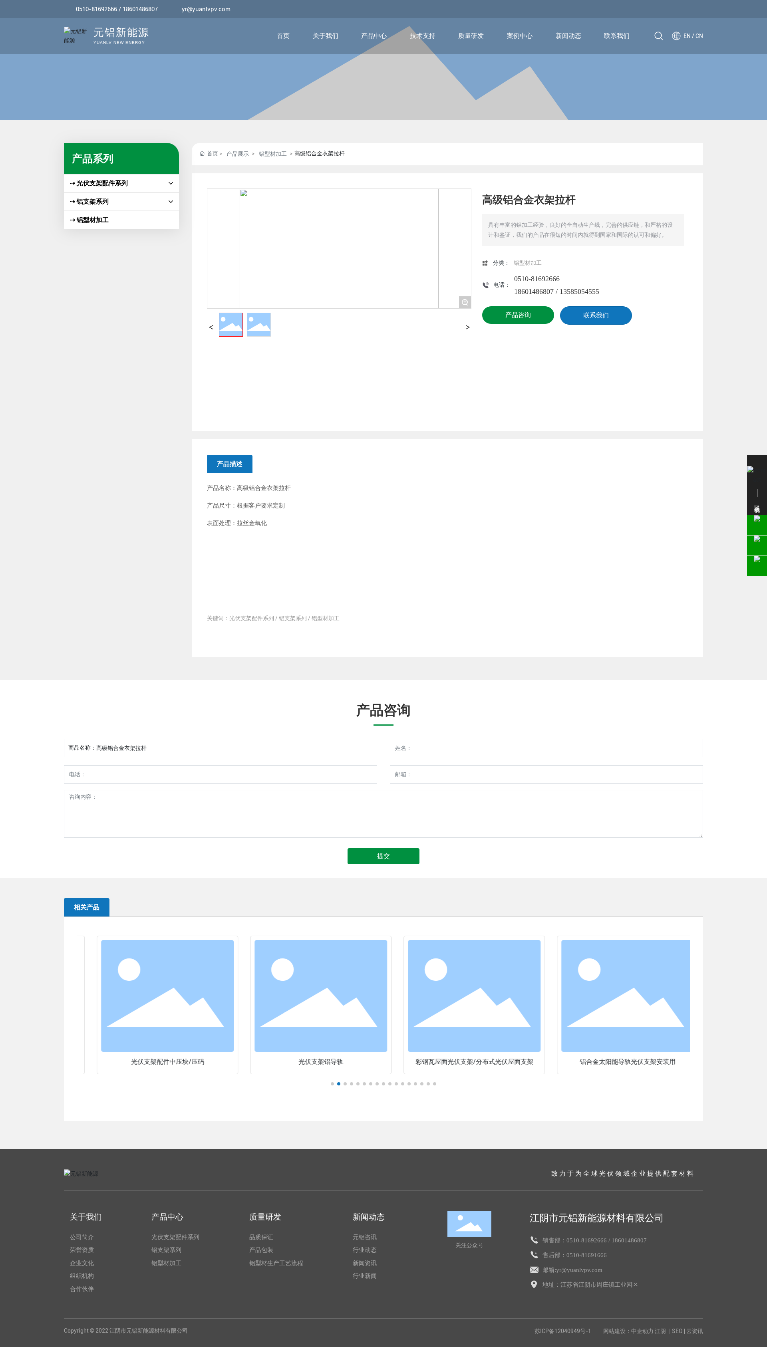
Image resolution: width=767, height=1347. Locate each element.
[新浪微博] (651, 9)
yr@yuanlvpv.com (206, 9)
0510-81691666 (586, 1255)
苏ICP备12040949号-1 (563, 1331)
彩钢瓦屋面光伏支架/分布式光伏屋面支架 (460, 1061)
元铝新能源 (121, 33)
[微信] (663, 9)
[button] (332, 1083)
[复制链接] (699, 9)
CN (699, 36)
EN (687, 36)
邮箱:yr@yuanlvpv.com (572, 1270)
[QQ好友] (675, 9)
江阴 (660, 1331)
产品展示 (238, 154)
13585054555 (579, 292)
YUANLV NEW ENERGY (119, 42)
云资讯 (694, 1331)
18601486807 (534, 292)
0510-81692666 (96, 9)
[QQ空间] (687, 9)
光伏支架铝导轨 (306, 1061)
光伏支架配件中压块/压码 (153, 1061)
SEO (677, 1331)
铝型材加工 (273, 154)
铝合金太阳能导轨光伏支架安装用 (614, 1061)
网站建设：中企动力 (628, 1331)
